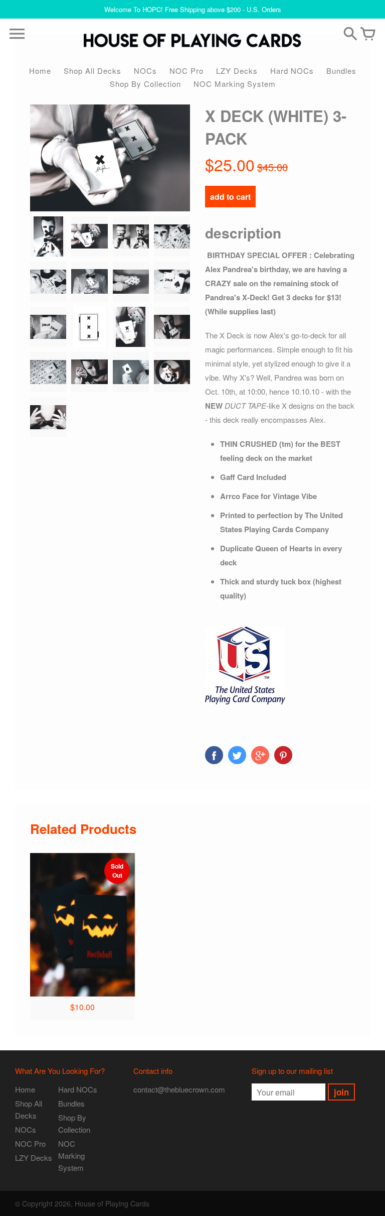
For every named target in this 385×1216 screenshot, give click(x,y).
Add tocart (230, 196)
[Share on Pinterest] (283, 755)
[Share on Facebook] (214, 755)
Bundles (341, 70)
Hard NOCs (292, 70)
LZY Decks (237, 70)
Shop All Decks (92, 70)
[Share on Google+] (260, 755)
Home (40, 70)
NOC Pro (186, 70)
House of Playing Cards (112, 1203)
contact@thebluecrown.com (179, 1089)
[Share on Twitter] (237, 755)
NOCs (145, 70)
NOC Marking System (235, 83)
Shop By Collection (145, 83)
